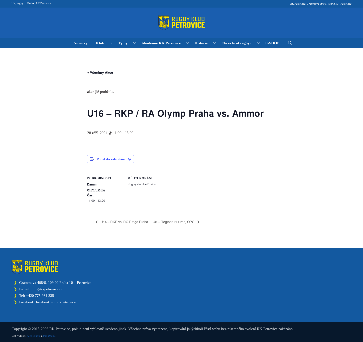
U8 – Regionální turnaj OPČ (174, 221)
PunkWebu (49, 335)
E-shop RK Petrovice (39, 3)
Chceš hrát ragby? (236, 43)
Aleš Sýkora (34, 335)
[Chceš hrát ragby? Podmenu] (258, 43)
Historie (201, 43)
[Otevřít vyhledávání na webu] (290, 43)
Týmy (123, 43)
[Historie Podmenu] (214, 43)
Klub (100, 43)
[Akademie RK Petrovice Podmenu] (187, 43)
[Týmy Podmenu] (134, 43)
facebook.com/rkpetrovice (56, 302)
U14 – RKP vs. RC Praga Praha (124, 221)
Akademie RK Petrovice (161, 43)
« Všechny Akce (100, 72)
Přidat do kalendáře (111, 159)
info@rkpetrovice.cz (47, 289)
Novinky (80, 43)
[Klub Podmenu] (111, 43)
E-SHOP (272, 43)
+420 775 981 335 (40, 295)
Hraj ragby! (18, 3)
